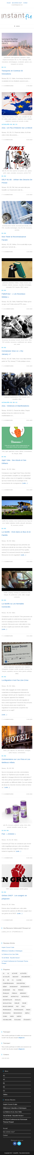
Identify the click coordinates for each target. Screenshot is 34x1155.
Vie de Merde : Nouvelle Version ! (11, 957)
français (6, 993)
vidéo (12, 1016)
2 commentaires (8, 366)
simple (27, 1013)
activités (23, 973)
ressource (7, 1013)
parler (17, 1003)
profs (28, 1009)
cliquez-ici (21, 1037)
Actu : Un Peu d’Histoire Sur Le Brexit (17, 128)
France (20, 990)
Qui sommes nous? (17, 2)
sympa (5, 1016)
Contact (25, 2)
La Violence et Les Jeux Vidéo (10, 954)
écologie (17, 1019)
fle (14, 990)
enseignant (14, 986)
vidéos (19, 1016)
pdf (17, 1006)
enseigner (6, 990)
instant (5, 996)
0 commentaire (8, 139)
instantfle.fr (7, 1000)
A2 (2, 830)
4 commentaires (8, 85)
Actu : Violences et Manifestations (15, 406)
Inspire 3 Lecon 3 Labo (8, 947)
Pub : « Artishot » (9, 834)
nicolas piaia (7, 1003)
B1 (11, 124)
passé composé (8, 1006)
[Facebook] (15, 1143)
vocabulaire (7, 1019)
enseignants (25, 986)
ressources (18, 1013)
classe (19, 980)
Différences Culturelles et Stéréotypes (12, 951)
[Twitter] (19, 1143)
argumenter (25, 976)
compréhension (8, 983)
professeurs (18, 1009)
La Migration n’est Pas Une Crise (15, 680)
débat (5, 986)
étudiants (27, 1019)
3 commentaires (8, 794)
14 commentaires (8, 308)
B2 (2, 67)
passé (24, 1003)
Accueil (9, 2)
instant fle (14, 996)
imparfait (23, 993)
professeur (7, 1009)
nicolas (17, 1000)
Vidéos (5, 1094)
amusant (15, 976)
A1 (3, 973)
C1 (5, 67)
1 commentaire (8, 489)
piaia (23, 1006)
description (21, 983)
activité (14, 973)
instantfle (25, 996)
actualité (6, 976)
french (14, 993)
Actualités (5, 124)
